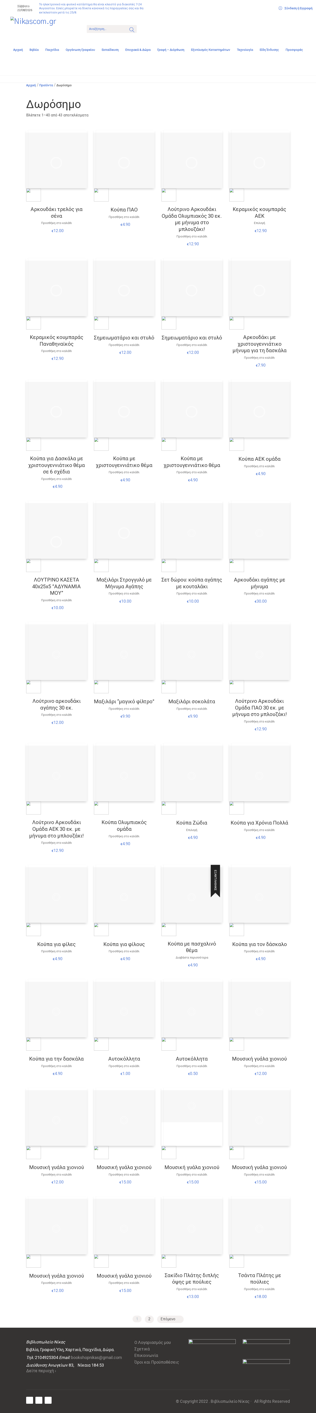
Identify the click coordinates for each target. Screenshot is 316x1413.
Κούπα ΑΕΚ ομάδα (260, 459)
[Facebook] (29, 1400)
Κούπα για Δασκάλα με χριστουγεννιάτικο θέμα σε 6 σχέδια (56, 465)
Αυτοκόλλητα (124, 1059)
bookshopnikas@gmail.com (96, 1357)
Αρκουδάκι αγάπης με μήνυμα (259, 583)
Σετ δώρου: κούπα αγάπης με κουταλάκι (191, 583)
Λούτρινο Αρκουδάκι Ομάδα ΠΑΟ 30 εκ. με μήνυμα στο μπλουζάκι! (259, 707)
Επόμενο (168, 1319)
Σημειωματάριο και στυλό (124, 338)
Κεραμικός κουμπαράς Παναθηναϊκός (56, 340)
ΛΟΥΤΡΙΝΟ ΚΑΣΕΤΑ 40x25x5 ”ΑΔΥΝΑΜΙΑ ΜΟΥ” (56, 586)
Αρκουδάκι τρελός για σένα (57, 212)
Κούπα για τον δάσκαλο (259, 944)
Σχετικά (142, 1348)
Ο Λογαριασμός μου (152, 1342)
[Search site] (131, 30)
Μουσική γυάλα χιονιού (259, 1059)
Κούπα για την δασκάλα (56, 1059)
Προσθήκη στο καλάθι (56, 222)
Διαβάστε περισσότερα (192, 957)
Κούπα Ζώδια (191, 823)
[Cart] (146, 28)
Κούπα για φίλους (124, 944)
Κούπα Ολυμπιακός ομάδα (124, 825)
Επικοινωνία (146, 1355)
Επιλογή (259, 223)
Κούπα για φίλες (56, 944)
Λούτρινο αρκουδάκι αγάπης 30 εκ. (56, 704)
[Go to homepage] (45, 28)
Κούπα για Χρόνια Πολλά (259, 823)
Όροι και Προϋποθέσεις (156, 1362)
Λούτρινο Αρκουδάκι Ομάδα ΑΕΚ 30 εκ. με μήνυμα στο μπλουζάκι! (56, 828)
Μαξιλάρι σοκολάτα (191, 701)
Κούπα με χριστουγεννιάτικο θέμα (124, 462)
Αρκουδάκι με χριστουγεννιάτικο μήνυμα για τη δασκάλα (259, 343)
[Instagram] (48, 1400)
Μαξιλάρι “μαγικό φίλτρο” (124, 701)
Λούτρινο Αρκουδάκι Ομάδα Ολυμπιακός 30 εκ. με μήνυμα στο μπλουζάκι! (192, 219)
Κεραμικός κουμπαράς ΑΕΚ (259, 212)
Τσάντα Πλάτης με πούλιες (259, 1278)
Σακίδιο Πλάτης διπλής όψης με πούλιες (192, 1278)
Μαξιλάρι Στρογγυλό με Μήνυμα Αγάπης (124, 583)
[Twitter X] (38, 1400)
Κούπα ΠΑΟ (124, 210)
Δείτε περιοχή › (41, 1370)
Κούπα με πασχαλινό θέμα (192, 947)
